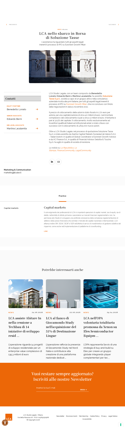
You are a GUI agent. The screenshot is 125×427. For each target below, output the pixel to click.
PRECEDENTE (13, 24)
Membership (83, 416)
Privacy (104, 416)
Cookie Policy (94, 416)
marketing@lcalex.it (12, 172)
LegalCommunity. (83, 150)
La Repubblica (67, 148)
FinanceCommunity (65, 150)
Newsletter (60, 416)
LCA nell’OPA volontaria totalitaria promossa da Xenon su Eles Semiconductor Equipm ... (100, 327)
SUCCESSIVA (112, 24)
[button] (5, 422)
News (59, 29)
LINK (46, 231)
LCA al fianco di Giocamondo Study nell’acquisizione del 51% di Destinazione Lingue (61, 327)
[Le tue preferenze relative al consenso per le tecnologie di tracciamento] (120, 424)
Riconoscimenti (71, 416)
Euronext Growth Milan (76, 104)
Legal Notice (112, 416)
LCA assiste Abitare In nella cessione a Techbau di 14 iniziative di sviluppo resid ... (24, 327)
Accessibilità (86, 419)
